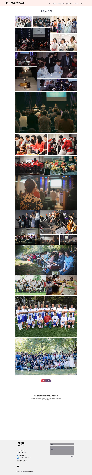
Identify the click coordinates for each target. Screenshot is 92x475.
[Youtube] (18, 466)
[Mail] (18, 458)
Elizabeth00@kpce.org (24, 457)
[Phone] (18, 455)
